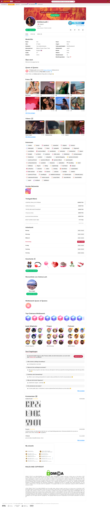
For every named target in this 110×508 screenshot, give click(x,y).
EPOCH (32, 503)
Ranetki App (40, 4)
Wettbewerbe (32, 4)
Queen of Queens (47, 70)
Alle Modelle (4, 4)
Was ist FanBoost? (80, 25)
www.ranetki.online (19, 503)
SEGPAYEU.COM (39, 503)
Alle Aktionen (24, 4)
